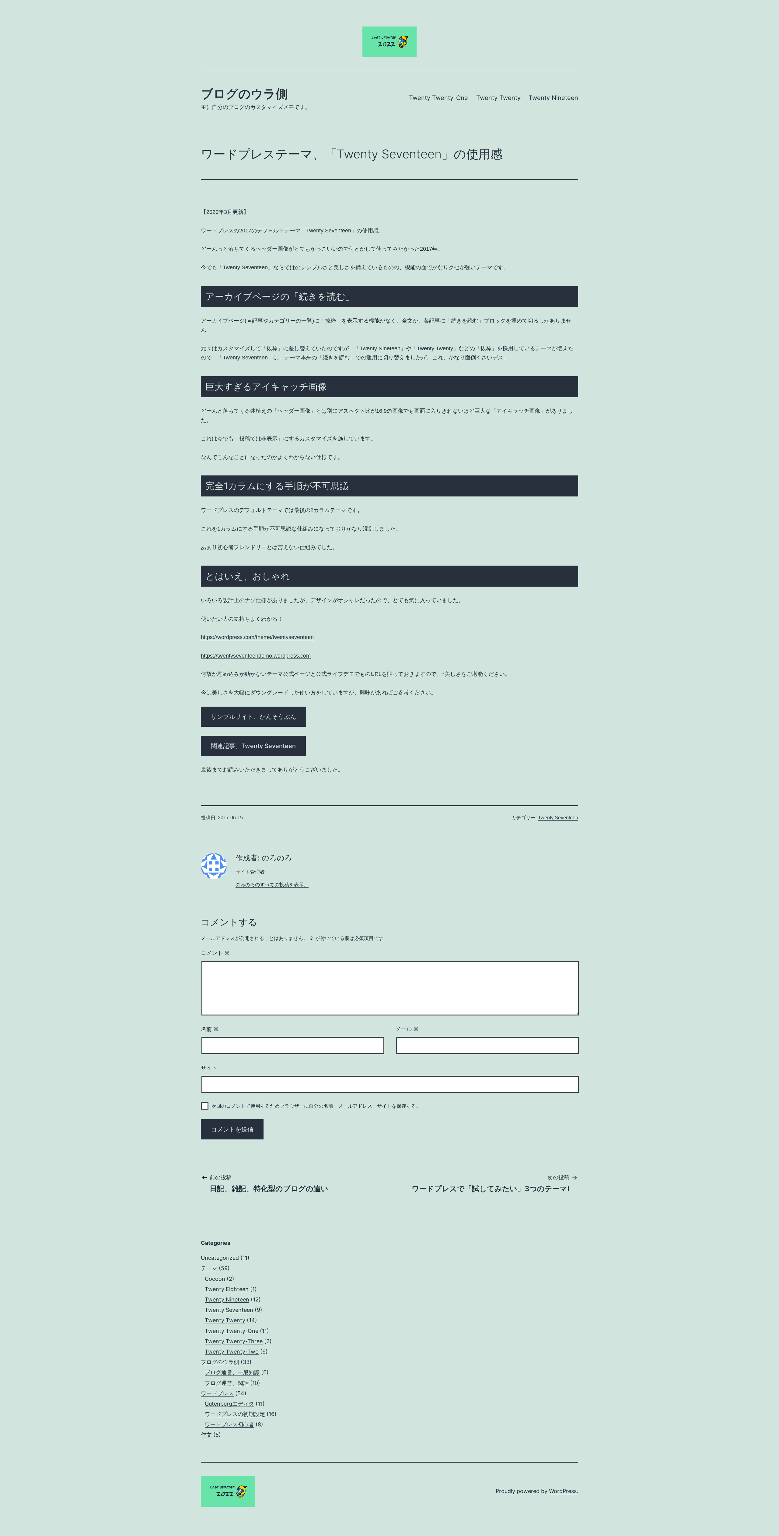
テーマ (209, 1268)
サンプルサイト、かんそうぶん (253, 716)
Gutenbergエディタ (229, 1403)
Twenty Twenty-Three (234, 1341)
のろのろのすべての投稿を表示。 (272, 884)
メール (407, 1029)
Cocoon (215, 1279)
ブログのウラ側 (244, 94)
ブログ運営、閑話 (227, 1383)
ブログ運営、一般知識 (232, 1372)
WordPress (563, 1491)
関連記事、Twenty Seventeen (253, 746)
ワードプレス (217, 1393)
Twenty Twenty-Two (232, 1351)
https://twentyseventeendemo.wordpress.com (256, 656)
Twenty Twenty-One (438, 97)
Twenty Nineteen (553, 97)
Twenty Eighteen (227, 1289)
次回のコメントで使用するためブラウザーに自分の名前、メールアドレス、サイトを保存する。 (316, 1106)
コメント (215, 953)
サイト (209, 1068)
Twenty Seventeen (558, 817)
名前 (210, 1029)
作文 (206, 1435)
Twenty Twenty (498, 97)
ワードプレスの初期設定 (235, 1414)
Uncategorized (220, 1258)
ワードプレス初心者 (229, 1424)
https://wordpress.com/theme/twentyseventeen (257, 637)
